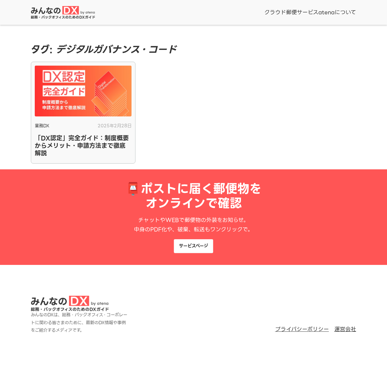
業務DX (42, 125)
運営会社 (345, 329)
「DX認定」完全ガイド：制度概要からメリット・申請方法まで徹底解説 (82, 146)
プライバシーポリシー (302, 329)
